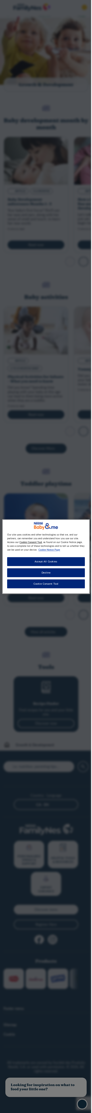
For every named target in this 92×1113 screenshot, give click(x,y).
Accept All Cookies (46, 561)
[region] (46, 556)
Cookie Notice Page (49, 549)
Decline (46, 572)
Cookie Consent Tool (46, 583)
